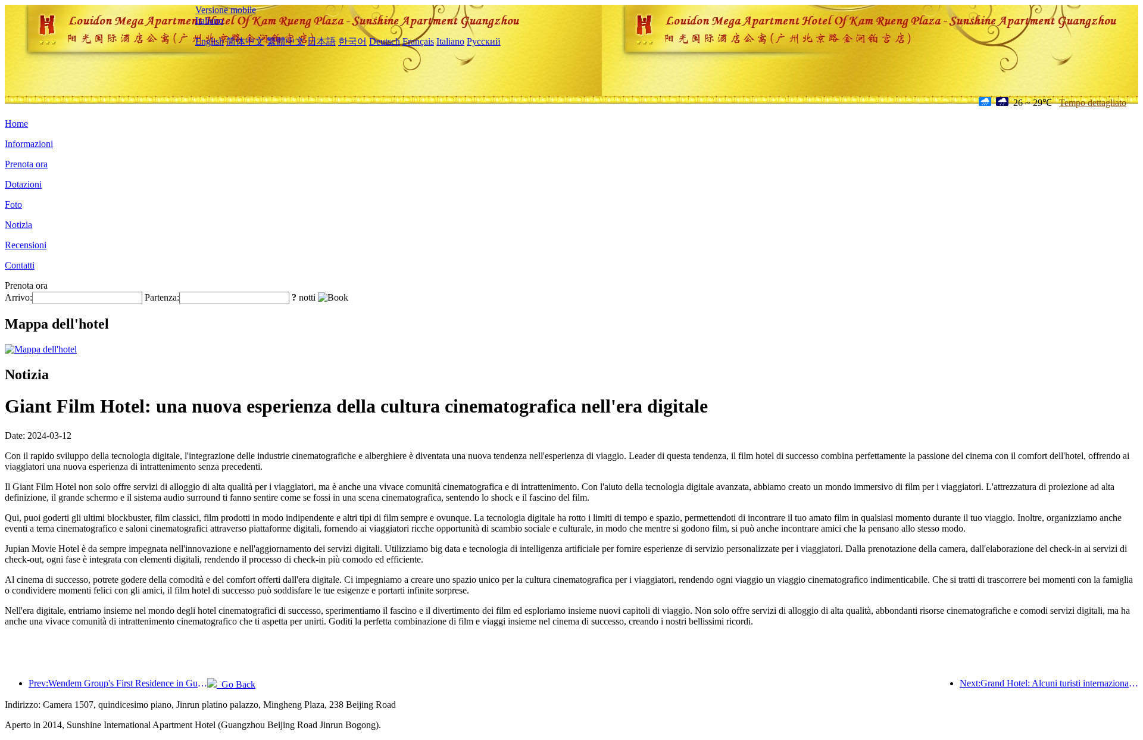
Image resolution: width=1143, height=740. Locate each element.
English (209, 41)
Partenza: (162, 297)
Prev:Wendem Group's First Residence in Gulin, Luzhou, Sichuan (118, 683)
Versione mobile (225, 10)
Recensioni (25, 245)
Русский (484, 41)
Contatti (20, 265)
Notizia (18, 225)
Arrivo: (18, 297)
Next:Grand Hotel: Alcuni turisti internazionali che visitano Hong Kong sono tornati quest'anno (1049, 683)
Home (16, 123)
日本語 (321, 41)
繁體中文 (286, 41)
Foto (13, 204)
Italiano (209, 20)
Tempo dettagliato (1092, 103)
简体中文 (245, 41)
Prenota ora (26, 164)
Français (418, 41)
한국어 (352, 41)
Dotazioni (23, 184)
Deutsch (384, 41)
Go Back (236, 684)
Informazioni (29, 144)
